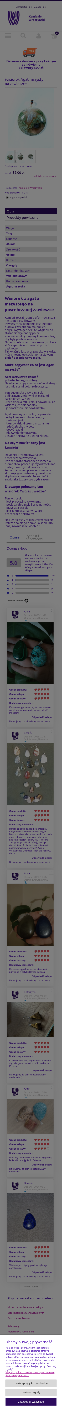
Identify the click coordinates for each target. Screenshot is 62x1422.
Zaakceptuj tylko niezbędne (31, 1383)
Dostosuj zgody (31, 1392)
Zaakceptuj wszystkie (31, 1401)
